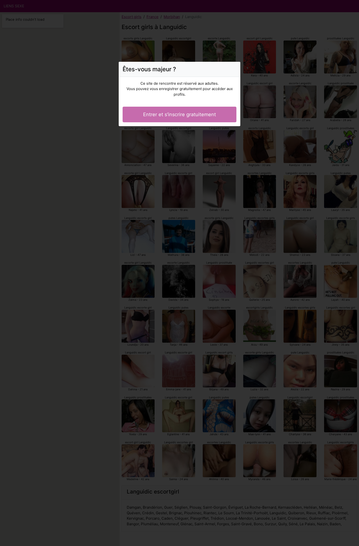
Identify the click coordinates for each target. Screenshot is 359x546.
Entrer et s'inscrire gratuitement (179, 114)
